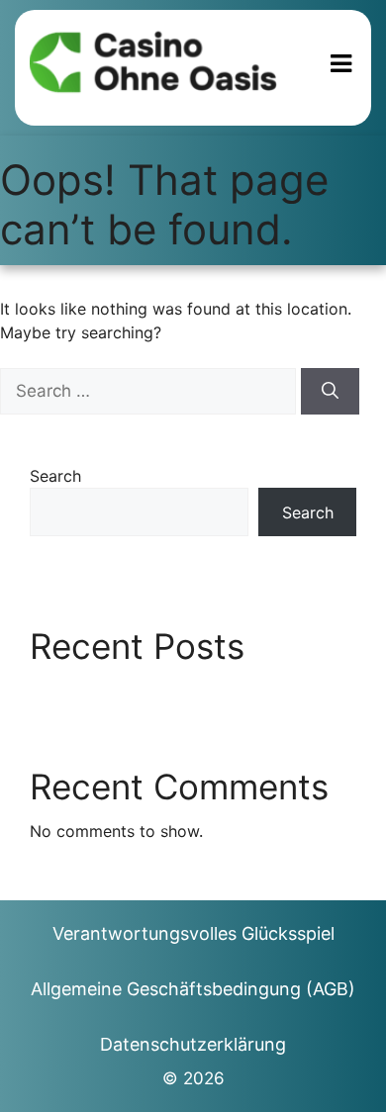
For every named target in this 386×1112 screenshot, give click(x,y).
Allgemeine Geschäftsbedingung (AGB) (193, 988)
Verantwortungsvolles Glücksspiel (193, 933)
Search (55, 476)
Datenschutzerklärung (193, 1044)
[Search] (330, 392)
